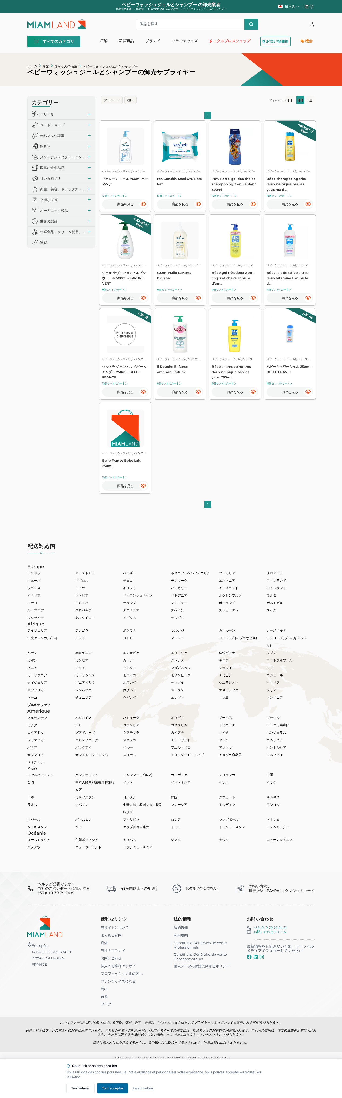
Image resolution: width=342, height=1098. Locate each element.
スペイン (177, 610)
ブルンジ (177, 630)
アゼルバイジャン (40, 775)
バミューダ (131, 718)
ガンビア (81, 660)
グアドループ (85, 732)
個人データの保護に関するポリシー (202, 966)
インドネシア (181, 782)
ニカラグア (275, 740)
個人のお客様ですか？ (118, 966)
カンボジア (179, 775)
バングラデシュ (86, 775)
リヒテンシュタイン (137, 595)
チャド (80, 638)
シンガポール (228, 819)
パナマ (32, 747)
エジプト (177, 697)
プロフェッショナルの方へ (122, 973)
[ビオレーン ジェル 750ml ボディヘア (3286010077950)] (125, 146)
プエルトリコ (181, 747)
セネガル (177, 682)
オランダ (129, 603)
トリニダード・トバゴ (187, 755)
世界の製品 (48, 221)
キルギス (273, 797)
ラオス (32, 805)
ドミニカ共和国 (278, 725)
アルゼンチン (37, 718)
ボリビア (177, 718)
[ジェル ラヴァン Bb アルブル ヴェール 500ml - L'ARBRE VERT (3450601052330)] (125, 240)
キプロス (81, 580)
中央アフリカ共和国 (42, 638)
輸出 (104, 989)
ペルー (128, 747)
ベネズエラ (35, 762)
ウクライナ (35, 618)
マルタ (271, 595)
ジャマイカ (35, 740)
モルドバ (81, 603)
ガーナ (128, 660)
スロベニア (131, 610)
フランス (33, 588)
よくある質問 (111, 935)
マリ (270, 668)
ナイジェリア (37, 682)
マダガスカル (181, 668)
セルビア (177, 618)
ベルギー (129, 573)
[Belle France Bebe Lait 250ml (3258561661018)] (125, 428)
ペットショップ (52, 125)
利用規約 (181, 935)
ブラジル (273, 718)
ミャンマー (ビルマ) (137, 775)
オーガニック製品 (54, 210)
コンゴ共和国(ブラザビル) (238, 638)
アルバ (224, 740)
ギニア (224, 660)
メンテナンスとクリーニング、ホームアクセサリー (62, 157)
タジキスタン (37, 827)
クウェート (227, 797)
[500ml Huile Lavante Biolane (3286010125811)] (180, 240)
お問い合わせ (111, 958)
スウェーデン (228, 610)
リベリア (129, 668)
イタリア (33, 595)
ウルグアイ (275, 755)
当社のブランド (113, 950)
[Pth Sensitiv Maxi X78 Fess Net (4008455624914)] (180, 146)
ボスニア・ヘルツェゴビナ (190, 573)
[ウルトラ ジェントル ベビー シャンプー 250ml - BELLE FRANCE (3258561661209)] (125, 334)
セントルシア (276, 747)
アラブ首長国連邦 (136, 827)
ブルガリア (227, 573)
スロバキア (83, 610)
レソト (80, 668)
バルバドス (83, 718)
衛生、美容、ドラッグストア (62, 189)
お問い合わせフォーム (270, 932)
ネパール (33, 819)
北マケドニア (85, 618)
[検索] (251, 24)
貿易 (43, 242)
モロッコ (129, 675)
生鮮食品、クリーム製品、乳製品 (62, 232)
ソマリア (273, 682)
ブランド (112, 100)
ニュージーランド (88, 847)
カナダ (32, 725)
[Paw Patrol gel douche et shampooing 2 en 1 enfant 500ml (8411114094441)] (235, 146)
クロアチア (275, 573)
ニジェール (275, 675)
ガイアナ (177, 732)
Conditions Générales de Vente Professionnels (200, 945)
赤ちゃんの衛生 (65, 66)
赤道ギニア (83, 653)
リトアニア (179, 595)
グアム (176, 840)
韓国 (174, 797)
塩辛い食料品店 (52, 168)
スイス (271, 610)
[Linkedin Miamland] (307, 6)
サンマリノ (35, 755)
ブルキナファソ (38, 705)
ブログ (106, 1004)
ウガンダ (129, 697)
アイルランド (276, 588)
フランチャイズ (185, 41)
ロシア (176, 819)
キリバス (129, 840)
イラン (224, 782)
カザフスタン (85, 797)
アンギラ (225, 747)
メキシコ (129, 740)
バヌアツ (33, 847)
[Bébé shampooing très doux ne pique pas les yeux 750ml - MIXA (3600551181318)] (235, 334)
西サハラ (129, 690)
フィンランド (276, 580)
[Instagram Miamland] (312, 6)
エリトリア (179, 653)
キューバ (33, 580)
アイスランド (228, 588)
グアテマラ (131, 732)
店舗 (46, 66)
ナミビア (225, 675)
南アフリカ (35, 690)
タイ (78, 827)
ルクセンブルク (230, 595)
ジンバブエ (83, 690)
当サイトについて (115, 927)
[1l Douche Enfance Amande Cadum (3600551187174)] (180, 334)
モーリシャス (85, 675)
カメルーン (227, 630)
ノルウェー (179, 603)
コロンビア (131, 725)
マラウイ (225, 668)
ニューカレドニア (280, 840)
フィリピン (131, 819)
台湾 (30, 782)
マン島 (224, 697)
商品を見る (125, 204)
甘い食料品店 (50, 178)
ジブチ (271, 653)
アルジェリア (37, 630)
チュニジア (83, 697)
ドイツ (80, 588)
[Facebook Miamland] (249, 957)
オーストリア (85, 573)
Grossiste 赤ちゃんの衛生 (163, 8)
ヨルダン (129, 797)
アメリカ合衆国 (230, 755)
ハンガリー (179, 588)
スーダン (177, 690)
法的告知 (181, 927)
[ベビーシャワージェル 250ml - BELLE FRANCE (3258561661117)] (289, 334)
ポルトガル (275, 603)
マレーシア (179, 805)
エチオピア (131, 653)
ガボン (32, 660)
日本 (30, 797)
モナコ (32, 603)
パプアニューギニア (137, 847)
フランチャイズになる (118, 981)
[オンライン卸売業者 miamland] (56, 24)
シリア (271, 690)
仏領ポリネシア (86, 840)
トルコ (176, 827)
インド (128, 782)
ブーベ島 (225, 718)
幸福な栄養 (48, 200)
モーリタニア (37, 675)
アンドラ (33, 573)
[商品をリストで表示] (310, 100)
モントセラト (181, 740)
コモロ (128, 638)
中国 (270, 775)
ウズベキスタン (278, 827)
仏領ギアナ (227, 653)
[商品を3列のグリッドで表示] (290, 100)
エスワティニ (228, 690)
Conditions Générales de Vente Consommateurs (200, 956)
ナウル (224, 840)
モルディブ (227, 805)
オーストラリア (38, 840)
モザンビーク (181, 675)
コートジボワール (280, 660)
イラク (271, 782)
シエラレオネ (228, 682)
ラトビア (81, 595)
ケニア (32, 668)
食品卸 (140, 8)
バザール (47, 114)
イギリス (129, 618)
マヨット (177, 638)
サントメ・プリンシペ (91, 755)
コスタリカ (179, 725)
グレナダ (177, 660)
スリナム (129, 755)
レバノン (81, 805)
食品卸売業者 (123, 8)
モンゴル (273, 805)
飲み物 (45, 146)
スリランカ (227, 775)
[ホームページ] (44, 926)
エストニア (227, 580)
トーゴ (32, 697)
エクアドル (35, 732)
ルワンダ (129, 682)
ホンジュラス (276, 732)
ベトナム (273, 819)
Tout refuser (80, 1088)
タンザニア (275, 697)
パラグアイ (83, 747)
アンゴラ (81, 630)
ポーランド (227, 603)
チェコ (128, 580)
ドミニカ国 (227, 725)
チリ (78, 725)
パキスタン (83, 819)
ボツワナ (129, 630)
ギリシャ (129, 588)
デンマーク (179, 580)
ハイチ (224, 732)
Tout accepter (112, 1088)
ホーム (32, 66)
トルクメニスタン (232, 827)
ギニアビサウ (85, 682)
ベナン (32, 653)
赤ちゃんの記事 (52, 135)
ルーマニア (35, 610)
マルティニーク (86, 740)
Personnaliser (143, 1088)
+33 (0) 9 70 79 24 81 (270, 927)
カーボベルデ (276, 630)
